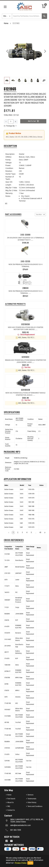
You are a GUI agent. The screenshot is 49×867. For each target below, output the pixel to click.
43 (40, 532)
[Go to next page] (45, 532)
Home (6, 23)
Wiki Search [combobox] (7, 16)
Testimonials (32, 799)
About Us (10, 802)
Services (30, 795)
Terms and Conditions (35, 806)
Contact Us (11, 810)
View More (39, 214)
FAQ (8, 806)
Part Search (11, 799)
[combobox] (27, 16)
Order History (32, 802)
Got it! (30, 863)
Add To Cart (32, 121)
